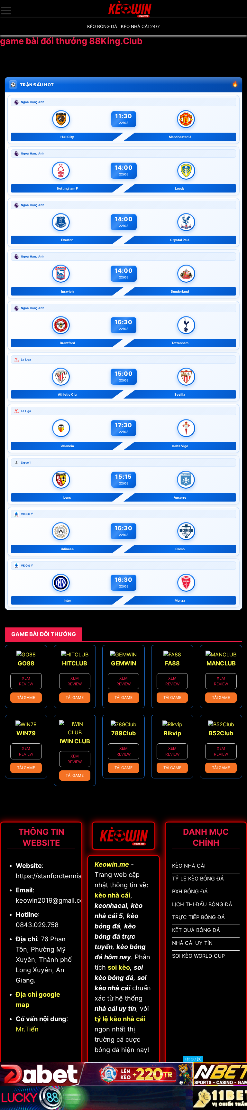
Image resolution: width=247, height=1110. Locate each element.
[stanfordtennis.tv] (129, 9)
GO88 (26, 663)
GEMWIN (123, 663)
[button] (6, 10)
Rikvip (172, 733)
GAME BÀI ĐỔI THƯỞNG (43, 634)
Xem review (26, 681)
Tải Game (26, 697)
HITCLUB (74, 663)
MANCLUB (221, 663)
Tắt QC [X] (193, 1059)
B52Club (221, 733)
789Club (123, 733)
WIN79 (26, 733)
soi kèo (119, 967)
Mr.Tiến (27, 1029)
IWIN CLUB (74, 741)
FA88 (172, 663)
